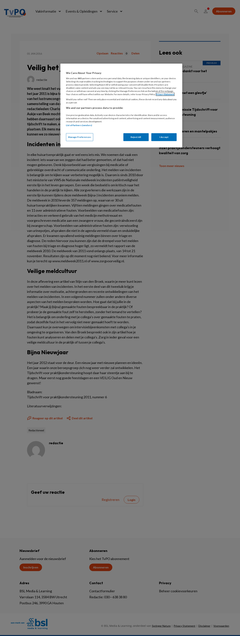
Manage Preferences (79, 137)
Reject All (136, 137)
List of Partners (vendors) (79, 125)
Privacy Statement (165, 94)
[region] (121, 105)
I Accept (164, 137)
